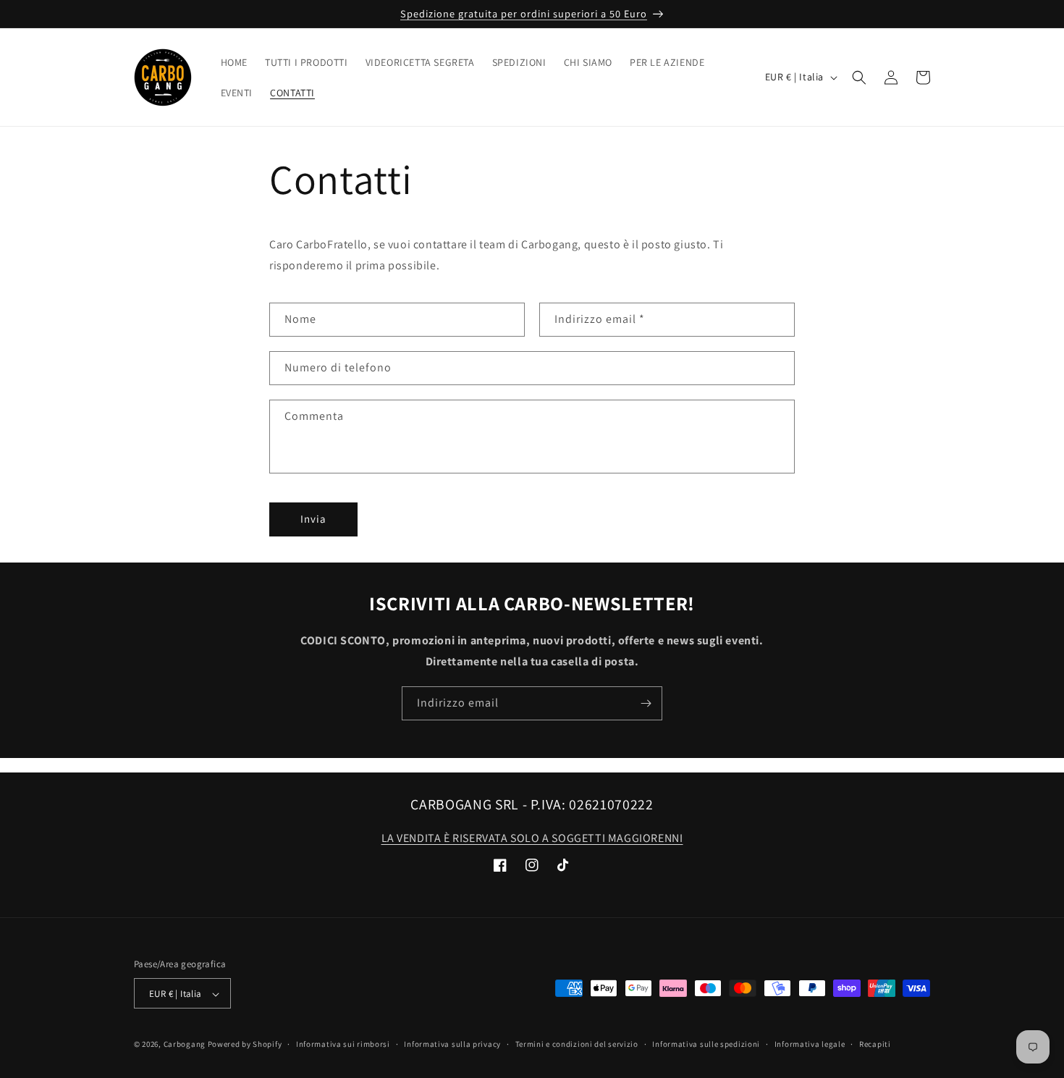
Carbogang (185, 1045)
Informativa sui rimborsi (343, 1044)
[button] (859, 77)
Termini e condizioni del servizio (576, 1044)
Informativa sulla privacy (452, 1044)
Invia (313, 519)
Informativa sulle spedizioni (706, 1044)
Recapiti (875, 1044)
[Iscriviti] (646, 703)
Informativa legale (809, 1044)
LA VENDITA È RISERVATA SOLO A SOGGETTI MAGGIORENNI (532, 838)
